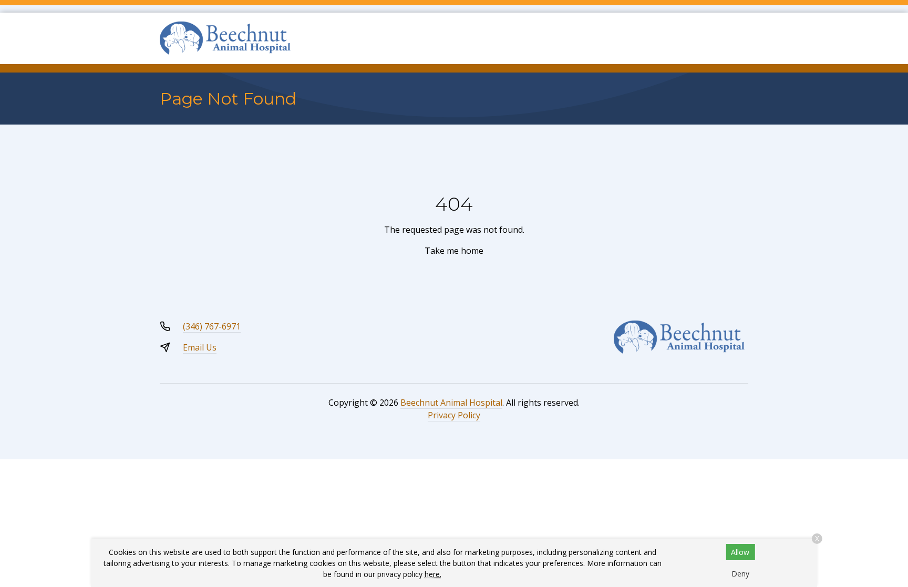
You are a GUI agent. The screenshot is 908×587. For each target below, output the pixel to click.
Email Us (199, 347)
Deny (740, 574)
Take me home (454, 250)
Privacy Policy (454, 415)
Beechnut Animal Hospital (451, 402)
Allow (740, 552)
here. (433, 574)
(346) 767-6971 (212, 326)
